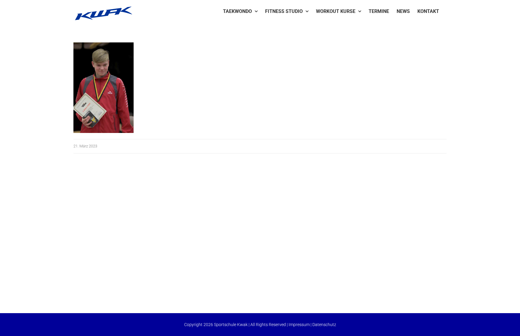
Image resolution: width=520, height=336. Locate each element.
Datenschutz (324, 324)
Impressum (299, 324)
